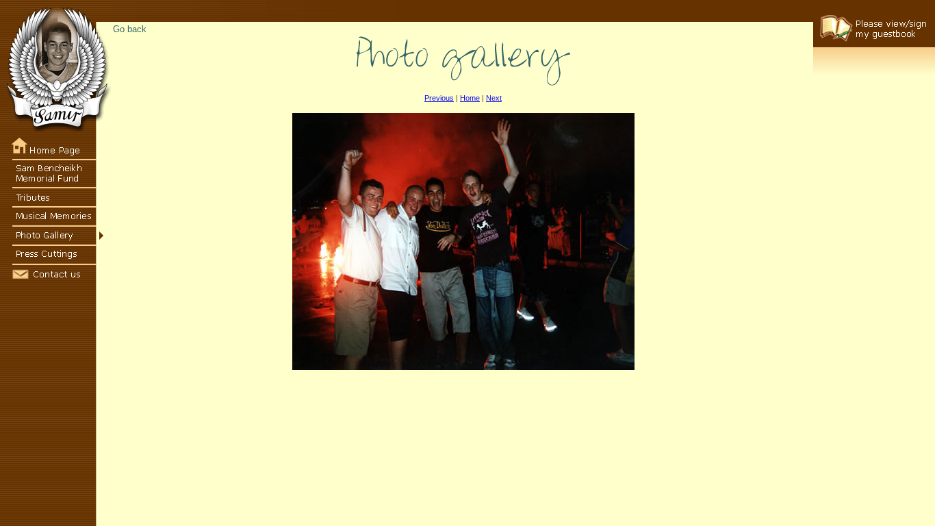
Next (494, 98)
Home (470, 98)
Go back (129, 29)
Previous (439, 98)
